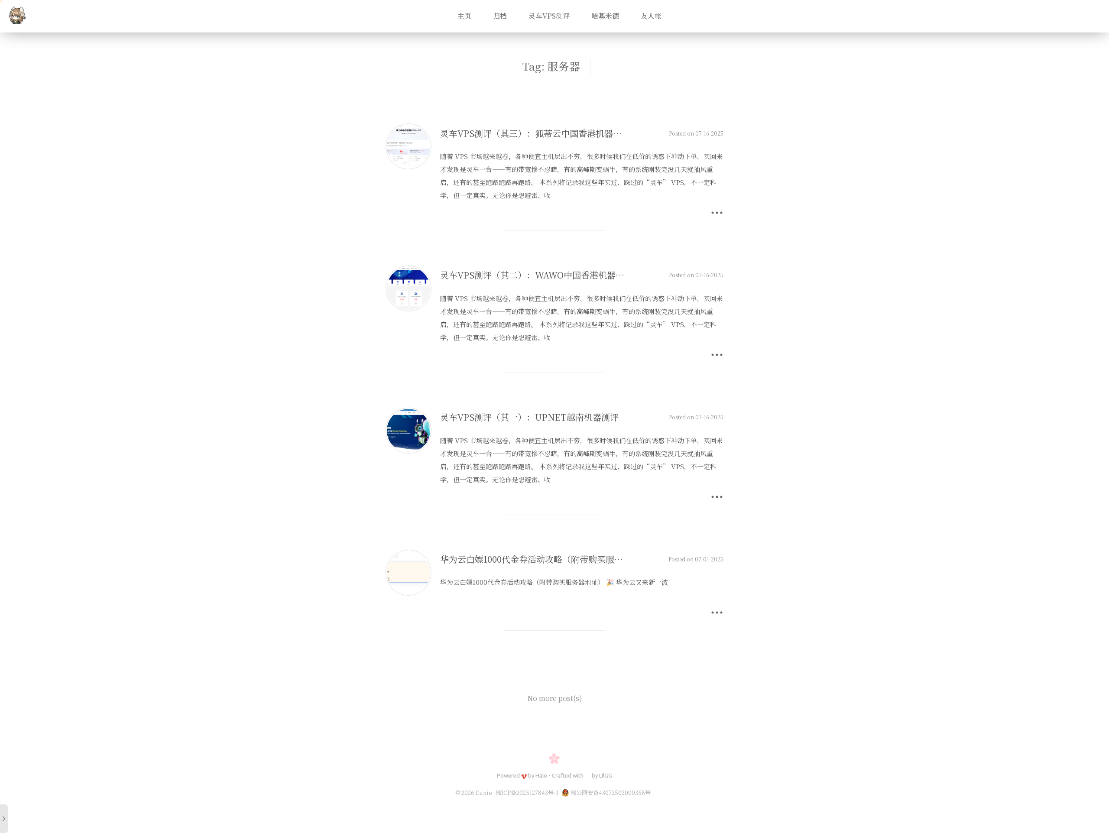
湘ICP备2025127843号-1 (527, 792)
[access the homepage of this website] (17, 16)
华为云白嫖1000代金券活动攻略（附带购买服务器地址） (549, 559)
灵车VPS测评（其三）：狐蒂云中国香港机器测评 (535, 133)
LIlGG (605, 775)
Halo (541, 775)
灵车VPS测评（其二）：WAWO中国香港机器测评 (536, 275)
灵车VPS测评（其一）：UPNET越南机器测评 (529, 417)
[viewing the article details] (408, 167)
